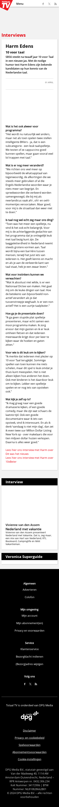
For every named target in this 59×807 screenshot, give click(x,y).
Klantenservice (29, 649)
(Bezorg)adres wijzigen (29, 664)
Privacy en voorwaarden (29, 630)
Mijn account (30, 615)
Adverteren (30, 589)
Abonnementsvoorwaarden (29, 752)
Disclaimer (29, 730)
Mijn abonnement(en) (29, 623)
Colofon (29, 597)
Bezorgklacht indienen (29, 656)
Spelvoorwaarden (29, 745)
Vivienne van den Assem (23, 525)
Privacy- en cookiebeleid (29, 738)
